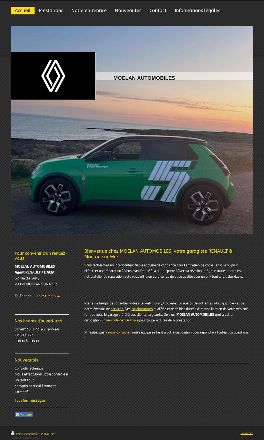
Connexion (247, 433)
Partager (25, 415)
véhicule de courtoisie (122, 320)
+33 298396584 (47, 296)
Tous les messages (30, 400)
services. (117, 309)
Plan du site (48, 434)
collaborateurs (142, 309)
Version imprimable (27, 434)
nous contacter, (119, 332)
